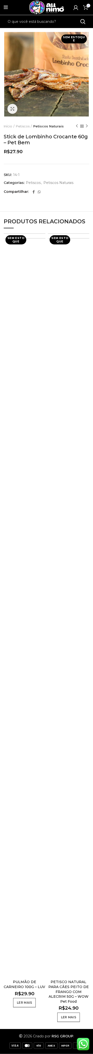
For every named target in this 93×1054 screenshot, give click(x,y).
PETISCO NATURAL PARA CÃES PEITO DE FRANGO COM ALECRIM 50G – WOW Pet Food (68, 991)
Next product (86, 126)
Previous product (76, 126)
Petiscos (23, 126)
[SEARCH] (82, 22)
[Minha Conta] (76, 7)
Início (8, 126)
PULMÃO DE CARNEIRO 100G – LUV (24, 984)
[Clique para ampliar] (12, 109)
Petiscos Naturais (48, 126)
